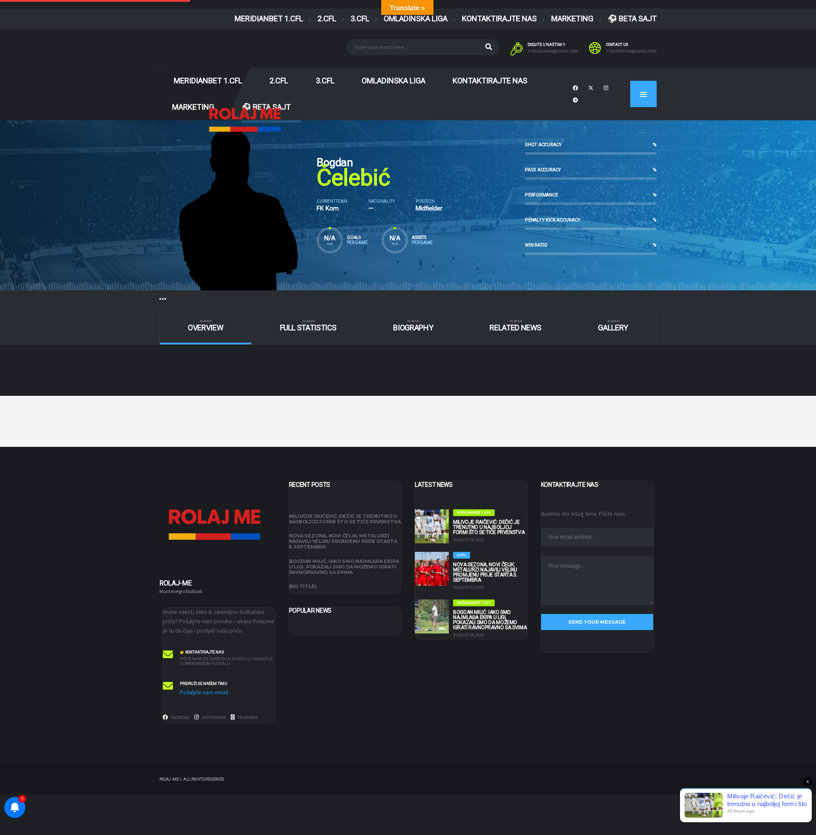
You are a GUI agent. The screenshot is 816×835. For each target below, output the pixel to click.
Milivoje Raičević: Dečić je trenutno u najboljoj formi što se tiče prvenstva (345, 519)
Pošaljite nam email (204, 692)
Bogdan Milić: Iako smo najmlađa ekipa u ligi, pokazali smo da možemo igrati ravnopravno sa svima (344, 566)
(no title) (303, 586)
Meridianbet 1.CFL (269, 18)
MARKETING (572, 18)
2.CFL (326, 18)
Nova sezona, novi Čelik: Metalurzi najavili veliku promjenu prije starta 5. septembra (343, 541)
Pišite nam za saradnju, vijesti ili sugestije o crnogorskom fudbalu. (226, 661)
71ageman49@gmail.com (552, 51)
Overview (205, 325)
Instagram (213, 718)
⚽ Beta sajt (632, 18)
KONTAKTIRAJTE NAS (499, 18)
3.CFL (360, 18)
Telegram (247, 718)
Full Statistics (308, 325)
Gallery (613, 325)
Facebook (179, 718)
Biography (413, 325)
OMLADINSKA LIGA (416, 18)
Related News (515, 325)
